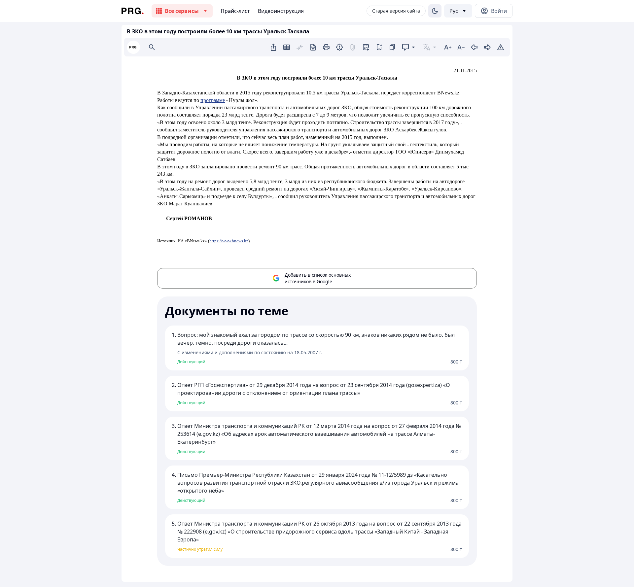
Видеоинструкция (281, 11)
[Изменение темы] (434, 10)
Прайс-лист (235, 11)
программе (212, 100)
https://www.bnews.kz (228, 240)
